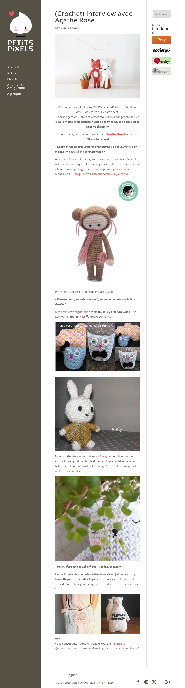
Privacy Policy (105, 682)
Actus (11, 73)
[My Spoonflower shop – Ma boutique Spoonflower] (161, 73)
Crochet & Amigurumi (16, 87)
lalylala (107, 291)
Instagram (118, 643)
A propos (14, 94)
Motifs (12, 79)
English (72, 675)
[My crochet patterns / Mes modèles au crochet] (161, 63)
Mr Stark (100, 456)
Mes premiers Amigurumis (71, 312)
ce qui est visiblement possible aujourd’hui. (101, 174)
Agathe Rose (115, 134)
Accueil (13, 67)
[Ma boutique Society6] (161, 53)
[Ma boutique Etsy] (161, 42)
